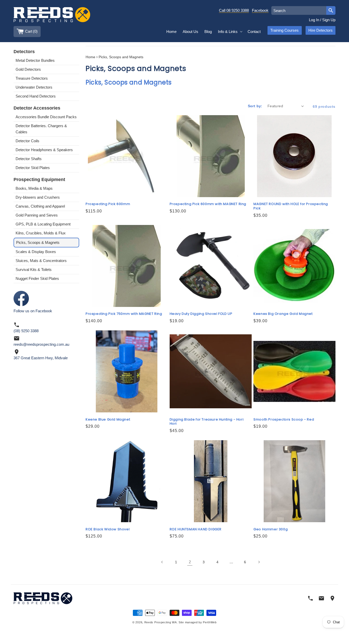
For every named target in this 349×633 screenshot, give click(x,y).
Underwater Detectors (34, 87)
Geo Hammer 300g (270, 529)
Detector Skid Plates (33, 167)
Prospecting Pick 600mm (108, 204)
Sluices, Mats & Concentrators (41, 260)
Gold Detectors (28, 69)
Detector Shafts (29, 159)
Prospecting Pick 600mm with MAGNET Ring (208, 204)
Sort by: (255, 106)
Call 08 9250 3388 (234, 10)
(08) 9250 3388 (26, 331)
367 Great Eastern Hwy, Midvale (41, 358)
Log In (314, 20)
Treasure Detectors (32, 78)
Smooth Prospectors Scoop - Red (283, 419)
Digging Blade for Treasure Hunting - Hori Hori (207, 421)
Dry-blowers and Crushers (38, 197)
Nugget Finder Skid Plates (37, 278)
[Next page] (258, 562)
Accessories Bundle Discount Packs (46, 117)
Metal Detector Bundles (35, 60)
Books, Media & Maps (34, 188)
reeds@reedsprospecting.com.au (41, 344)
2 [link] (190, 562)
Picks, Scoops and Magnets (121, 57)
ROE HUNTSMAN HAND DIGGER (196, 529)
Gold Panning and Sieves (37, 215)
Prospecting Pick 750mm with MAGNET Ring (124, 314)
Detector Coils (27, 141)
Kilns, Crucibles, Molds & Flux (41, 233)
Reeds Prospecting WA (160, 622)
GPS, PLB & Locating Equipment (43, 224)
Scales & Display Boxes (36, 251)
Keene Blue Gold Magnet (108, 419)
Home (90, 57)
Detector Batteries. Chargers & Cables (41, 129)
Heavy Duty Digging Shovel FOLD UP (201, 314)
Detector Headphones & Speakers (44, 150)
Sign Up (328, 20)
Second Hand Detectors (36, 96)
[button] (230, 31)
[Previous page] (162, 562)
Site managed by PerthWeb (198, 622)
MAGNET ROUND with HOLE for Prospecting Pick (290, 206)
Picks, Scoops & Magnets (38, 242)
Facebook (260, 10)
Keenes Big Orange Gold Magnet (282, 314)
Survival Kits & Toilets (34, 269)
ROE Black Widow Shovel (108, 529)
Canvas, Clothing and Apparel (40, 206)
